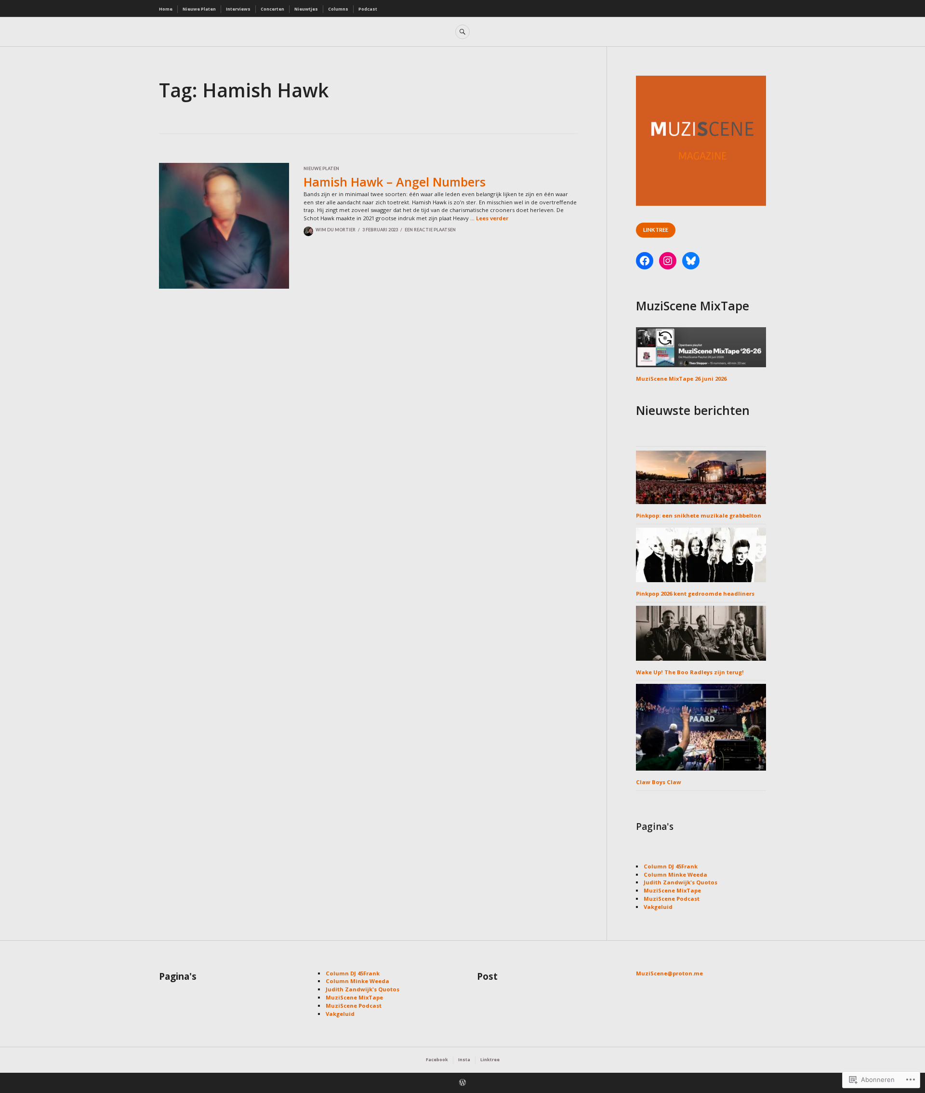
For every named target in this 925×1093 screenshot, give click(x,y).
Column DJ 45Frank (671, 866)
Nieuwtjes (306, 9)
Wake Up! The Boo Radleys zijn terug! (690, 672)
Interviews (238, 9)
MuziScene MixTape (672, 890)
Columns (338, 9)
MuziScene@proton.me (669, 973)
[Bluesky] (691, 260)
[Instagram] (667, 260)
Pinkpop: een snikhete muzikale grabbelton (698, 515)
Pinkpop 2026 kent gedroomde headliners (695, 593)
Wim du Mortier (336, 229)
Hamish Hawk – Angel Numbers (395, 181)
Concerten (272, 9)
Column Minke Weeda (675, 874)
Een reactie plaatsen (430, 229)
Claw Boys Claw (658, 782)
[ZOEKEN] (462, 32)
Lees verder (492, 218)
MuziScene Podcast (672, 898)
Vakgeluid (658, 906)
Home (165, 9)
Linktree (655, 230)
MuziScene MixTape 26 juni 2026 (681, 378)
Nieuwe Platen (199, 9)
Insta (464, 1059)
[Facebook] (644, 260)
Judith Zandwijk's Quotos (680, 882)
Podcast (367, 9)
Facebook (437, 1059)
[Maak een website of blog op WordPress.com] (462, 1083)
